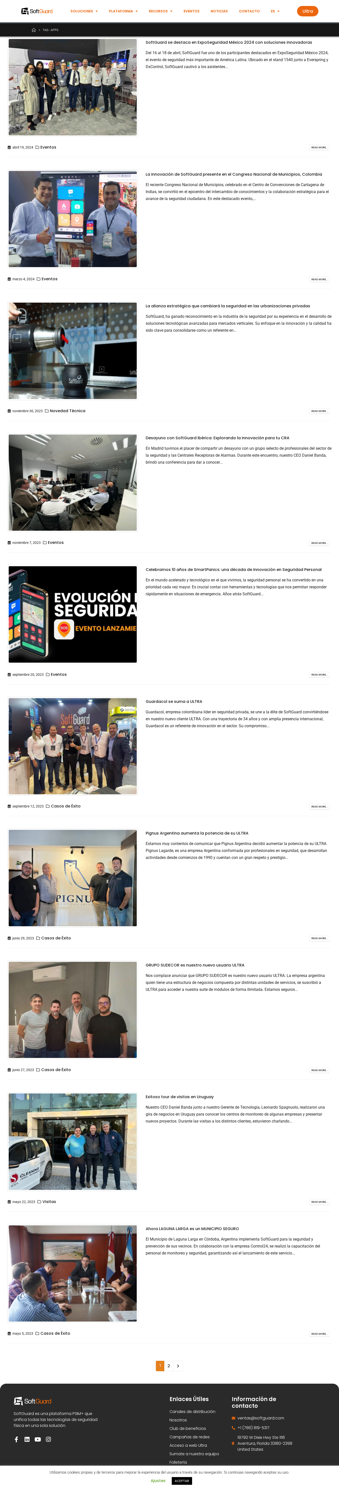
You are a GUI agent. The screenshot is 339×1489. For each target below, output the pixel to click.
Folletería (178, 1462)
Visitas (49, 1202)
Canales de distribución (192, 1411)
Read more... (319, 147)
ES (273, 11)
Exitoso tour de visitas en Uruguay (180, 1097)
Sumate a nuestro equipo (194, 1454)
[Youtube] (38, 1439)
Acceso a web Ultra (188, 1445)
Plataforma (121, 11)
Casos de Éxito (66, 806)
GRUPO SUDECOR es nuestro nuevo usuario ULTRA (195, 965)
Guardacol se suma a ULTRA (174, 701)
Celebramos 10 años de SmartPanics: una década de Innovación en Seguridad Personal (234, 569)
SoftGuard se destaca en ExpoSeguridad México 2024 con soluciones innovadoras (229, 42)
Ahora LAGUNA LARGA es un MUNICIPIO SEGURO (192, 1229)
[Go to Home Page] (34, 30)
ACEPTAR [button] (182, 1481)
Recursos (158, 11)
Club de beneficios (188, 1428)
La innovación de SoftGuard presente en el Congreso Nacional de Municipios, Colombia (234, 174)
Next (178, 1366)
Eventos (192, 11)
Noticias (219, 11)
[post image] (72, 87)
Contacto (249, 11)
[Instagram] (48, 1439)
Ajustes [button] (158, 1481)
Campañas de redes (190, 1437)
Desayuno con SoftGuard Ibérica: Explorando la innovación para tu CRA (217, 438)
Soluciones (81, 11)
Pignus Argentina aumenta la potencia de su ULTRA (197, 833)
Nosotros (178, 1420)
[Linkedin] (27, 1439)
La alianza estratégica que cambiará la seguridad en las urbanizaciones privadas (228, 306)
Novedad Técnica (67, 411)
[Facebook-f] (16, 1439)
